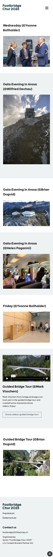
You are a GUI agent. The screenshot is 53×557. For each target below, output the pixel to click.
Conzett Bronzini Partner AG (19, 543)
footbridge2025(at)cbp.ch (15, 532)
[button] (47, 51)
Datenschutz (9, 518)
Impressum (9, 513)
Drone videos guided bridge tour (22, 415)
